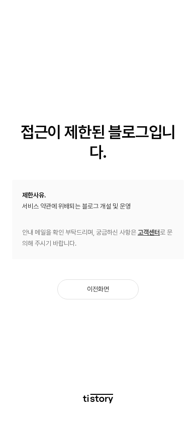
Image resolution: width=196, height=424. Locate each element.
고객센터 (149, 232)
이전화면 (98, 289)
